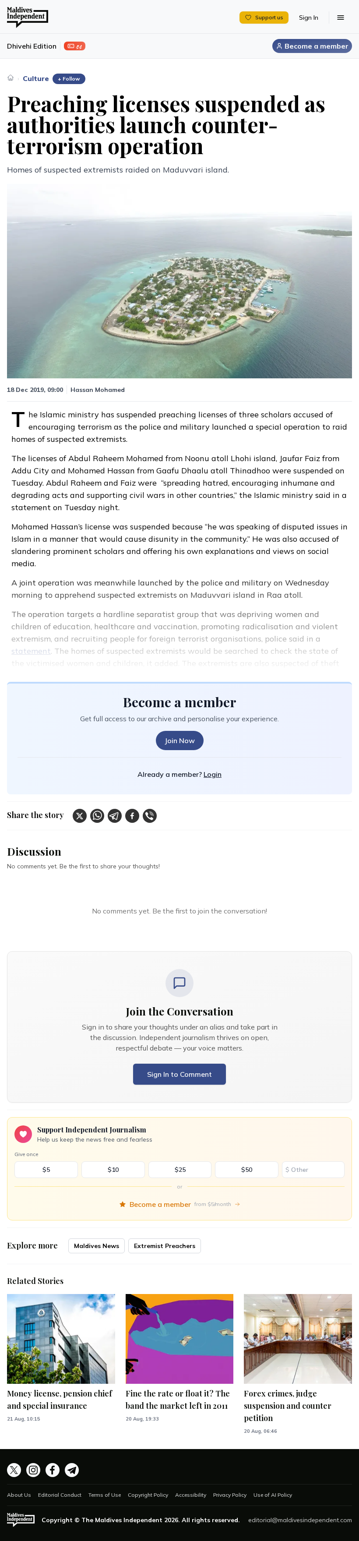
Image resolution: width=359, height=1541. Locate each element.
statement (31, 651)
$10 (113, 1170)
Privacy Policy (229, 1495)
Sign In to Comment (179, 1074)
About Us (19, 1495)
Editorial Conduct (59, 1495)
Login (213, 774)
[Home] (10, 77)
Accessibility (190, 1495)
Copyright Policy (148, 1495)
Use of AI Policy (272, 1495)
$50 (246, 1170)
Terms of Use (104, 1495)
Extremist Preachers (164, 1246)
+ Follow (69, 78)
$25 (180, 1170)
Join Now (180, 740)
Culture (36, 78)
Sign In (308, 17)
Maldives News (96, 1246)
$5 (46, 1170)
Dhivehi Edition (31, 46)
